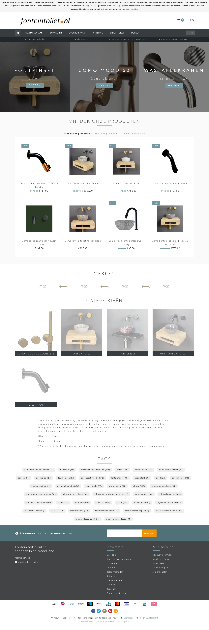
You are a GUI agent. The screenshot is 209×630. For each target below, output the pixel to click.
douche (23, 478)
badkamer (67, 470)
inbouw (139, 486)
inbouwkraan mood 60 (38, 502)
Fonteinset (98, 33)
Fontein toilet (116, 33)
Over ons (111, 555)
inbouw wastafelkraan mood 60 (111, 494)
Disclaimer (112, 563)
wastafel (57, 511)
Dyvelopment (152, 618)
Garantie (111, 568)
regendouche (142, 502)
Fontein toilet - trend (117, 593)
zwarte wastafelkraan (118, 519)
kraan (63, 502)
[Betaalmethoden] (53, 604)
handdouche (94, 486)
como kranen (143, 470)
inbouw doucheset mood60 (41, 494)
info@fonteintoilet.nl (28, 562)
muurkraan (103, 502)
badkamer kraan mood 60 (95, 470)
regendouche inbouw (169, 502)
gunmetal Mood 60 (68, 486)
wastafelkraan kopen (137, 511)
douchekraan (66, 478)
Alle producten (160, 572)
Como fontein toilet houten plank (83, 240)
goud (160, 478)
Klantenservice (114, 580)
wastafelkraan (79, 511)
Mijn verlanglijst (161, 568)
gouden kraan (180, 478)
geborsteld (142, 478)
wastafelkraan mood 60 (169, 511)
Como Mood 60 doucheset (38, 470)
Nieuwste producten (106, 133)
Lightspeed (129, 618)
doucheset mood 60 (92, 478)
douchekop (43, 478)
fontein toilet (119, 478)
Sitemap (111, 585)
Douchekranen (77, 33)
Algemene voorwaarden (119, 559)
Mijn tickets (158, 563)
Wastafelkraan (34, 33)
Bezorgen (111, 589)
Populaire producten (134, 133)
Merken (135, 33)
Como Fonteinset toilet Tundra (83, 183)
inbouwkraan (144, 494)
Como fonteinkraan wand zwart (170, 183)
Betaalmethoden (115, 572)
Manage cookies (130, 9)
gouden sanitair (40, 486)
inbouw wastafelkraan (75, 494)
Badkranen (56, 33)
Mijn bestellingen (161, 559)
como (122, 470)
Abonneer (149, 533)
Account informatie (162, 555)
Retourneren (113, 576)
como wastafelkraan (171, 470)
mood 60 (82, 502)
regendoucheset (34, 511)
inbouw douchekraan (164, 486)
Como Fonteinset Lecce (126, 183)
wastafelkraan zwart (87, 519)
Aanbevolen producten (77, 133)
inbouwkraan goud (170, 494)
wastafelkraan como (106, 511)
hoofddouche (117, 486)
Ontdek (35, 85)
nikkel (122, 502)
